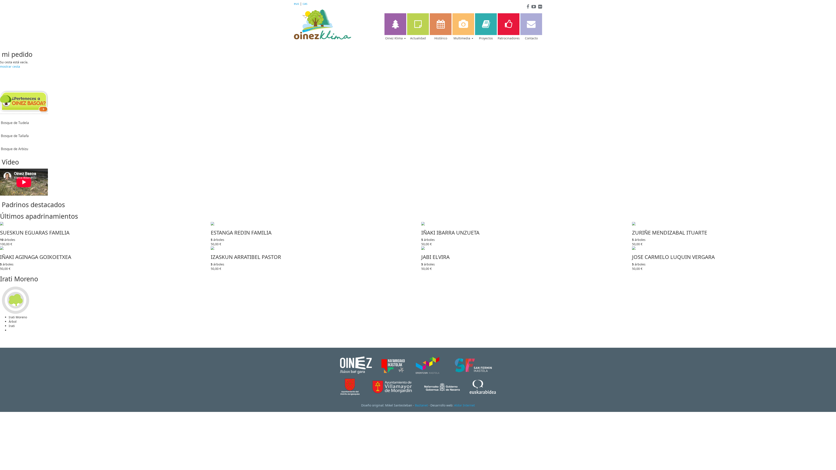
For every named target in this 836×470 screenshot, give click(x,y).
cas (305, 4)
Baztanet (421, 405)
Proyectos (486, 38)
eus (296, 4)
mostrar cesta (10, 66)
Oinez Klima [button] (394, 38)
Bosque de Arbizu (14, 149)
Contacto (531, 38)
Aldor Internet (464, 405)
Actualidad (418, 38)
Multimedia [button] (462, 38)
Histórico (440, 38)
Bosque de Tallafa (15, 136)
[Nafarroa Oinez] (355, 365)
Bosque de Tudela (15, 123)
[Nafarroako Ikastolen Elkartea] (393, 365)
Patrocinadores (508, 38)
